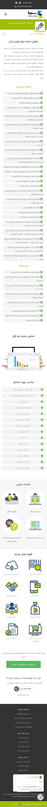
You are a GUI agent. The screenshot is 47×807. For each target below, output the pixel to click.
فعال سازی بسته (23, 746)
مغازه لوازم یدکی (23, 431)
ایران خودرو (23, 443)
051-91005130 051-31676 (25, 6)
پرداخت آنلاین (23, 737)
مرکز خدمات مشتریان (23, 761)
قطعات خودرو (23, 449)
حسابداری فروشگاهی (23, 713)
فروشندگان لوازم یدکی (23, 407)
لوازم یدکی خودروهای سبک (23, 389)
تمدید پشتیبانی (23, 742)
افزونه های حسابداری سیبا (23, 726)
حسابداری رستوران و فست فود (23, 718)
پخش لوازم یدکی (23, 467)
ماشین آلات (23, 401)
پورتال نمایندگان (23, 765)
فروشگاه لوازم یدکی (23, 419)
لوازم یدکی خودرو (23, 413)
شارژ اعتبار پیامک (23, 750)
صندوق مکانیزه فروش (23, 722)
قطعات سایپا (23, 455)
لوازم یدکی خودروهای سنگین (23, 395)
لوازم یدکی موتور (23, 461)
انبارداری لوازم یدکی (23, 425)
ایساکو (23, 437)
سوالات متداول (23, 770)
